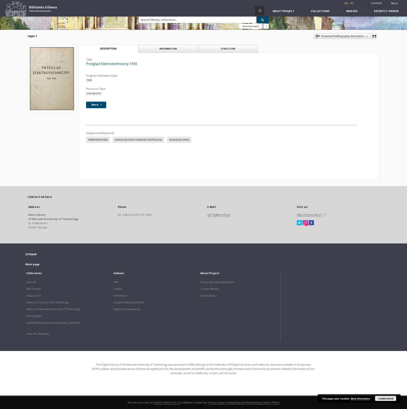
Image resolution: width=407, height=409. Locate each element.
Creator (118, 289)
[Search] (262, 19)
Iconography (34, 316)
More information (360, 398)
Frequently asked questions (217, 282)
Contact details (209, 289)
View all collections (37, 334)
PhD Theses (33, 289)
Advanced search (251, 26)
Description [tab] (108, 48)
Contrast (376, 3)
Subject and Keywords (126, 309)
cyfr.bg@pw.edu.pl (218, 215)
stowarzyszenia (179, 139)
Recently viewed (386, 11)
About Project (283, 11)
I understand (385, 398)
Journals (31, 282)
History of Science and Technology (47, 302)
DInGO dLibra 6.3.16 (167, 402)
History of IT (33, 295)
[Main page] (259, 10)
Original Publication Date (128, 302)
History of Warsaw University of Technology (53, 309)
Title (116, 282)
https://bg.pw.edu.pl (309, 215)
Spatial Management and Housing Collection (53, 323)
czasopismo (93, 93)
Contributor (120, 295)
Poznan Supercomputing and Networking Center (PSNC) (244, 402)
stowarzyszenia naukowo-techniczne (138, 139)
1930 (89, 80)
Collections (320, 11)
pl (352, 3)
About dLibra (208, 295)
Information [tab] (168, 48)
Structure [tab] (228, 48)
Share (394, 3)
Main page (32, 264)
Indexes (352, 11)
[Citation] (374, 36)
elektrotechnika (98, 139)
